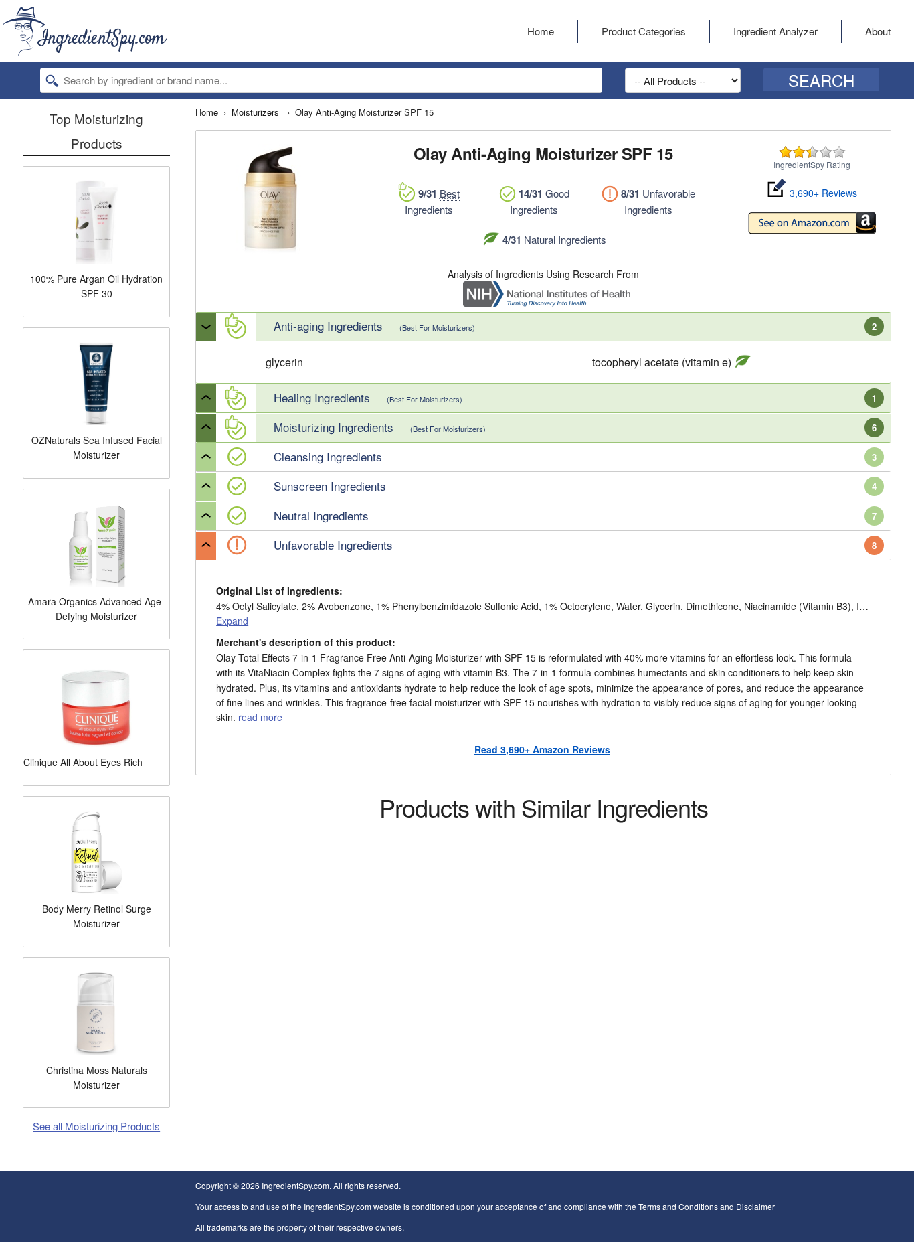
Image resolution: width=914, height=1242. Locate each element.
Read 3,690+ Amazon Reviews (542, 749)
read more (260, 717)
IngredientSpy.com (295, 1185)
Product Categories (644, 31)
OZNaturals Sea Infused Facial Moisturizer (96, 447)
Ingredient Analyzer (775, 31)
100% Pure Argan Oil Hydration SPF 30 (96, 286)
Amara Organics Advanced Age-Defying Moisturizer (96, 609)
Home (540, 31)
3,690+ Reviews (822, 193)
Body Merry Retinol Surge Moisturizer (96, 916)
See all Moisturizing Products (96, 1126)
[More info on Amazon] (812, 225)
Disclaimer (755, 1206)
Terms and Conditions (678, 1206)
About (878, 31)
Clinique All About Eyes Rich (83, 762)
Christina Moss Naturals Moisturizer (96, 1077)
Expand (232, 620)
